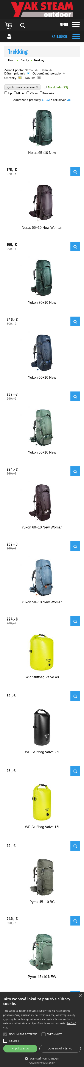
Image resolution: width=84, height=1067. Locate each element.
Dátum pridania (14, 73)
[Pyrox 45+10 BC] (42, 877)
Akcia (21, 93)
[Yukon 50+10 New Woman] (42, 578)
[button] (42, 1058)
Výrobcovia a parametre (22, 87)
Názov (29, 70)
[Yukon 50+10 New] (42, 428)
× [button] (80, 996)
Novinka (48, 93)
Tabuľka (30, 78)
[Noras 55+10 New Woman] (42, 203)
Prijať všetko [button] (20, 1048)
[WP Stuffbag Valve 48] (42, 652)
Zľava (34, 93)
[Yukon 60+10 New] (42, 353)
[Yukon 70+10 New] (42, 278)
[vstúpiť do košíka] (9, 25)
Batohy (25, 60)
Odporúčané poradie (47, 73)
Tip (10, 93)
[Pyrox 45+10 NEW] (42, 952)
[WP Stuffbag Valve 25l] (42, 727)
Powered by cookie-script (42, 1062)
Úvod (11, 60)
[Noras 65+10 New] (42, 128)
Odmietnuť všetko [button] (60, 1048)
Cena (44, 70)
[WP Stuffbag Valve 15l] (42, 802)
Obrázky (10, 78)
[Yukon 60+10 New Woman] (42, 503)
